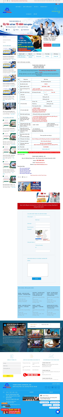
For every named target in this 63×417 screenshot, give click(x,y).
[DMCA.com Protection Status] (6, 406)
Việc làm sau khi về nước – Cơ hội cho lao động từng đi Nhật (9, 142)
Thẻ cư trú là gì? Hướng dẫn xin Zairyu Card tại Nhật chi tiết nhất (9, 129)
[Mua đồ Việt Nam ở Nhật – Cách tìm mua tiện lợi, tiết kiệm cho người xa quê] (9, 179)
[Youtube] (7, 0)
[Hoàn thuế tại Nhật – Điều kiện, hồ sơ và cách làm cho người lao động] (9, 150)
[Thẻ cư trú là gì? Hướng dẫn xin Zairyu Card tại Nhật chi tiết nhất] (9, 123)
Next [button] (61, 26)
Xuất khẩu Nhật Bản (7, 39)
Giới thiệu (18, 6)
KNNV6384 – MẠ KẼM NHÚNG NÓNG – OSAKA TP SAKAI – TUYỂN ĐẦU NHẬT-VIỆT (38, 294)
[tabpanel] (35, 339)
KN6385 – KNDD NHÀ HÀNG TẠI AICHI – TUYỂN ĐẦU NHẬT (24, 294)
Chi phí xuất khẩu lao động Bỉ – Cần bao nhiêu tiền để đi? (9, 84)
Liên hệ (35, 14)
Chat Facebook (5, 405)
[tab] (33, 325)
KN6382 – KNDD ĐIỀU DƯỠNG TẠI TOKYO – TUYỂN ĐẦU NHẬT (24, 306)
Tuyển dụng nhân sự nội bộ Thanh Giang (19, 0)
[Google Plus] (5, 0)
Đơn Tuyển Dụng (27, 6)
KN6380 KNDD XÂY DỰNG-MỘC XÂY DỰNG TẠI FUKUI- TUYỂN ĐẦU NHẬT (53, 306)
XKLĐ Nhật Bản (35, 369)
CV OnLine (28, 14)
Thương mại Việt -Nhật (35, 363)
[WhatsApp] (4, 2)
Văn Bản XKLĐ (43, 6)
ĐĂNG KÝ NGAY (47, 45)
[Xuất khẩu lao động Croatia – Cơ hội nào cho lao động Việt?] (9, 64)
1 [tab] (43, 349)
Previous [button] (1, 26)
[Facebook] (3, 0)
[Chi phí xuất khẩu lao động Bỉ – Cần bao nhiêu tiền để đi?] (9, 78)
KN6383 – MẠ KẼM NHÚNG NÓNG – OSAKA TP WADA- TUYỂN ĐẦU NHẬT (52, 294)
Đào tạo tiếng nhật (36, 366)
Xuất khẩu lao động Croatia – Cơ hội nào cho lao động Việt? (9, 70)
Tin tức (35, 6)
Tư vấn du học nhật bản (26, 367)
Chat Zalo (4, 403)
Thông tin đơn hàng (26, 362)
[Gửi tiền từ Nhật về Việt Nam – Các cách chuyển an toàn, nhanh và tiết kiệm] (9, 164)
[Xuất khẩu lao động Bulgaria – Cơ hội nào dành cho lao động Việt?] (9, 51)
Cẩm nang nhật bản (26, 369)
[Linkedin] (9, 0)
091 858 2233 (56, 45)
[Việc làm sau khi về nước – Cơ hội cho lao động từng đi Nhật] (9, 136)
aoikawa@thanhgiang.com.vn (14, 404)
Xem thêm (14, 59)
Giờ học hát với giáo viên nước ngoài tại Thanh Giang (13, 337)
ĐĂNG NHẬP (57, 0)
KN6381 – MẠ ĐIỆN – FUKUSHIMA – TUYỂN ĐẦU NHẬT (37, 306)
